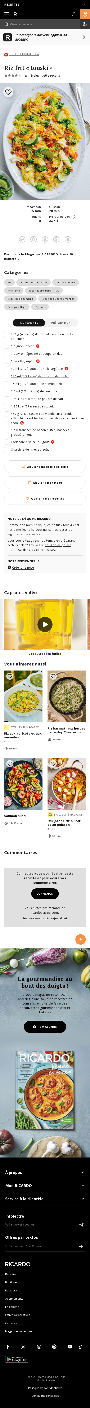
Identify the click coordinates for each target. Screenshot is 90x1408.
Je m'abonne (48, 1027)
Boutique (11, 1282)
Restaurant (12, 1290)
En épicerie (12, 1307)
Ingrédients (28, 323)
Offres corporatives (17, 1315)
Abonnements (14, 1298)
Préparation (61, 323)
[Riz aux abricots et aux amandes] (23, 696)
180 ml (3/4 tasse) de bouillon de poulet (40, 376)
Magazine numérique (18, 1331)
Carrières (11, 1323)
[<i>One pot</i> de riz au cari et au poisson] (67, 784)
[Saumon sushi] (23, 784)
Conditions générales (45, 1396)
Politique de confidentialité (45, 1388)
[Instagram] (39, 1346)
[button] (85, 14)
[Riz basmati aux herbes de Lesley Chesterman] (67, 696)
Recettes (10, 1274)
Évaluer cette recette (45, 75)
